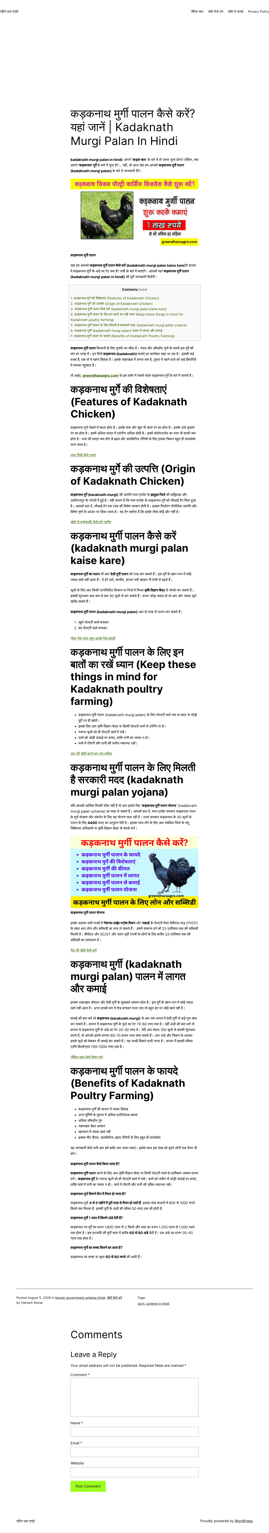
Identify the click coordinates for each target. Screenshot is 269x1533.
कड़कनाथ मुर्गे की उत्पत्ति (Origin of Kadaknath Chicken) (111, 304)
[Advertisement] (134, 65)
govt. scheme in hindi (153, 1304)
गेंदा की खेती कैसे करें (83, 950)
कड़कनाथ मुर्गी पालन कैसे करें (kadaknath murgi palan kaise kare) (118, 309)
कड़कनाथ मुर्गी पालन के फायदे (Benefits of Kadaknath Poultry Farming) (122, 336)
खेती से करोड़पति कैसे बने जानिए (90, 522)
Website (77, 1463)
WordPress (244, 1521)
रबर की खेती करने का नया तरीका (91, 754)
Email (76, 1443)
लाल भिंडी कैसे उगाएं (83, 455)
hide (143, 289)
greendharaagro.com (100, 375)
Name (76, 1423)
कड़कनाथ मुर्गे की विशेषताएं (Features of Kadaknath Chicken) (114, 298)
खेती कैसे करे (114, 1298)
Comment (80, 1375)
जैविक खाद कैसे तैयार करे (86, 1057)
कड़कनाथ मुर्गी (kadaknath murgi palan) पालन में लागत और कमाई (116, 330)
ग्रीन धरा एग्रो (9, 11)
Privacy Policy (258, 11)
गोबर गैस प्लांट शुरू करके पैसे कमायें (92, 638)
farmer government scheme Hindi (80, 1298)
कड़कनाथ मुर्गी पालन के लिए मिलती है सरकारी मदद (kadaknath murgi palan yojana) (129, 325)
